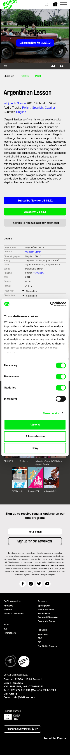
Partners (8, 609)
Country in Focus (46, 621)
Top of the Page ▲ (55, 738)
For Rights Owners (47, 646)
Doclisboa (24, 461)
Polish (26, 107)
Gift (39, 642)
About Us (8, 606)
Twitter (38, 76)
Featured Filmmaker (48, 617)
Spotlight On (44, 606)
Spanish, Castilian (44, 107)
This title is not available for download (35, 222)
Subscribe (43, 634)
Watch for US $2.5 (35, 211)
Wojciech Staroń (15, 103)
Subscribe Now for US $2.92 (35, 43)
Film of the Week (46, 609)
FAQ (40, 638)
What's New (44, 613)
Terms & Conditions (14, 613)
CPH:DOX (8, 461)
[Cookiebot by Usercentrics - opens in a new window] (50, 304)
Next (62, 66)
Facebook (25, 76)
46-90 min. (38, 273)
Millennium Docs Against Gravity (43, 462)
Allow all (35, 424)
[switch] (61, 376)
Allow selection (35, 436)
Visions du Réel (50, 491)
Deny (35, 448)
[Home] (11, 4)
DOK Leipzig (56, 461)
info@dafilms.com (24, 697)
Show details (51, 413)
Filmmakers (10, 633)
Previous (53, 66)
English (21, 112)
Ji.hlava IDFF (33, 491)
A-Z (5, 629)
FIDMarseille (17, 491)
